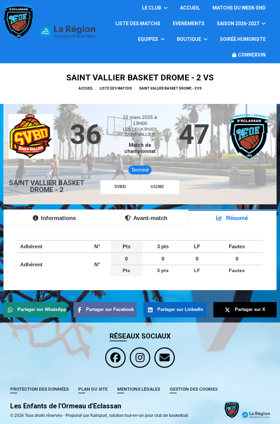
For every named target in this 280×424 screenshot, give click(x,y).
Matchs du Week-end (239, 8)
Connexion (252, 55)
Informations (58, 218)
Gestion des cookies (194, 389)
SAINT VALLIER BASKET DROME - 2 (46, 186)
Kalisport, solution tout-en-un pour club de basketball (139, 415)
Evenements (189, 23)
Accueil (190, 8)
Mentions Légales (138, 389)
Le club (152, 8)
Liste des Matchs (137, 23)
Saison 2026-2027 (238, 23)
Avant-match (150, 218)
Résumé (236, 218)
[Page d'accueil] (247, 409)
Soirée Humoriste (243, 39)
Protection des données (39, 389)
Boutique (189, 39)
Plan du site (93, 389)
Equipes (148, 39)
